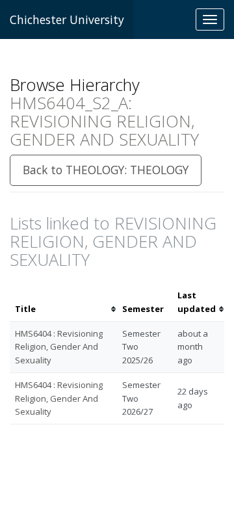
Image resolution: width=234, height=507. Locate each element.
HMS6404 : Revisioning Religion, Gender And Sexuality (59, 347)
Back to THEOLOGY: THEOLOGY (105, 169)
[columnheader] (63, 302)
